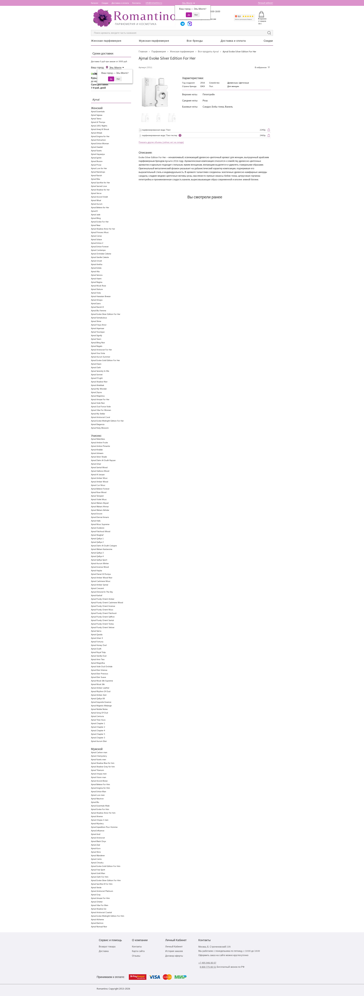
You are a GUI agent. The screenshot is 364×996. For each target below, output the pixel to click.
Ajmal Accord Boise (99, 780)
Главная (143, 51)
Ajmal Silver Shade (99, 456)
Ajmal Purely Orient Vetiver (102, 627)
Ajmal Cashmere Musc (100, 581)
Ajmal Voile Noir (98, 403)
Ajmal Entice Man (98, 791)
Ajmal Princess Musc (100, 232)
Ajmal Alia (95, 271)
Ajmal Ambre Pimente (100, 446)
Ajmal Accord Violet (99, 196)
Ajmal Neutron (97, 798)
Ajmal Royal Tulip (98, 652)
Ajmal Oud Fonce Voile (101, 406)
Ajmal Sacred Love (99, 186)
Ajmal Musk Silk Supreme (102, 680)
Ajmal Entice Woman (100, 143)
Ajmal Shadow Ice (98, 908)
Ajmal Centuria (97, 716)
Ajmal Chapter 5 (98, 734)
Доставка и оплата (120, 3)
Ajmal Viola (96, 292)
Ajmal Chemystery (99, 756)
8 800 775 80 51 (208, 966)
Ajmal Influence (97, 830)
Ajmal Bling (96, 218)
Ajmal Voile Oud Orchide (101, 666)
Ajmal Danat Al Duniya (101, 574)
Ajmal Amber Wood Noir (101, 577)
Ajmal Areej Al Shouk (100, 129)
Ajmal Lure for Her (99, 168)
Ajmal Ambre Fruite (99, 442)
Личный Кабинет (174, 946)
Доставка (104, 950)
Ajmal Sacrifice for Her (100, 182)
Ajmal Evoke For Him (100, 809)
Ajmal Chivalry (97, 862)
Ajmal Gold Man (98, 873)
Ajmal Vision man (98, 777)
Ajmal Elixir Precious (99, 673)
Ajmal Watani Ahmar (100, 506)
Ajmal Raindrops (98, 172)
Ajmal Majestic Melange (101, 705)
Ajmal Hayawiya (98, 154)
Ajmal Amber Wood (99, 481)
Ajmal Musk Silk (98, 684)
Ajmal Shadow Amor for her (103, 228)
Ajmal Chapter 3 (98, 737)
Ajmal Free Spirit (98, 869)
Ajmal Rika (95, 179)
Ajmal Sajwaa (96, 115)
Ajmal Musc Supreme (100, 524)
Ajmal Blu (95, 802)
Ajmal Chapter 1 (98, 723)
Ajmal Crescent (97, 588)
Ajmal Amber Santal (99, 584)
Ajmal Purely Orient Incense (103, 606)
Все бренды (195, 40)
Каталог (94, 3)
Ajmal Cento (96, 859)
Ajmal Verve (96, 193)
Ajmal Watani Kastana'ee (101, 549)
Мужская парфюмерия (154, 40)
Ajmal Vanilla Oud (98, 655)
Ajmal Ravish (96, 175)
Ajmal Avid (95, 834)
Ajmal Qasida (96, 634)
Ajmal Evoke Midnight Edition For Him (107, 916)
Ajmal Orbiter (97, 901)
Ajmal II (94, 211)
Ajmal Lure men (98, 795)
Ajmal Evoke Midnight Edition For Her (107, 420)
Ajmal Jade (95, 214)
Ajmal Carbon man (99, 752)
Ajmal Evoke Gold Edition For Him (105, 866)
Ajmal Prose (96, 164)
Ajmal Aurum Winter (100, 563)
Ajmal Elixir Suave (98, 677)
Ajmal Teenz (96, 118)
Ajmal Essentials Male (100, 805)
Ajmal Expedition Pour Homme (104, 827)
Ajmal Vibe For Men (99, 905)
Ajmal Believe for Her (100, 207)
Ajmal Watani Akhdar (100, 510)
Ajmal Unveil (96, 260)
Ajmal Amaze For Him (100, 898)
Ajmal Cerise (96, 235)
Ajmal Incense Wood (100, 567)
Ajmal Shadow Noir (99, 381)
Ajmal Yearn (96, 339)
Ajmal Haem (96, 278)
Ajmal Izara (96, 303)
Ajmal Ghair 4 (97, 638)
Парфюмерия (158, 51)
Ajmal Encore (96, 513)
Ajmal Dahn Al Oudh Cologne (104, 545)
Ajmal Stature (97, 289)
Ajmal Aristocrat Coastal (101, 912)
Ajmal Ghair (96, 463)
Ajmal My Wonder (99, 388)
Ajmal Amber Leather (100, 687)
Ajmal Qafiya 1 (97, 538)
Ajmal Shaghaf (97, 535)
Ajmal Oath (96, 367)
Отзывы (136, 955)
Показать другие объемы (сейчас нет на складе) (161, 142)
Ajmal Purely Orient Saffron (103, 616)
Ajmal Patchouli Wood (100, 531)
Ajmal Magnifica (98, 663)
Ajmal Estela (96, 267)
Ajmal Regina (96, 282)
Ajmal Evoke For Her (100, 221)
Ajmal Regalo (96, 346)
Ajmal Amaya (96, 299)
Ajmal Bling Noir (98, 342)
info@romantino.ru (154, 2)
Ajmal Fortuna (97, 641)
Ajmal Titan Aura (98, 719)
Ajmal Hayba (96, 570)
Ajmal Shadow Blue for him (102, 763)
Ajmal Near (96, 225)
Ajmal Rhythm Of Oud (100, 691)
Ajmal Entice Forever (100, 246)
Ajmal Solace (96, 239)
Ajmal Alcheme (97, 919)
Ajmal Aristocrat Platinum (102, 891)
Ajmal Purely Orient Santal (102, 620)
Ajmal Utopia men (99, 773)
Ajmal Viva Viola (98, 353)
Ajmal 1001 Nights (99, 125)
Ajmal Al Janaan (98, 474)
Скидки (105, 3)
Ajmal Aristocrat (98, 837)
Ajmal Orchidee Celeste (101, 253)
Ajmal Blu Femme (98, 310)
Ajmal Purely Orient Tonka (102, 623)
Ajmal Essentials (98, 111)
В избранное (261, 67)
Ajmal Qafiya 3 (97, 552)
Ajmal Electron (97, 923)
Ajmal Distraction (98, 140)
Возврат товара (107, 946)
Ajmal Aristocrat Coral (100, 417)
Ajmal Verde (96, 887)
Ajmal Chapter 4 (98, 730)
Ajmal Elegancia (97, 424)
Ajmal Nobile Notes (99, 709)
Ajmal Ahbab (96, 132)
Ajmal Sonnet (97, 374)
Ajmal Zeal (95, 844)
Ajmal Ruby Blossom (100, 427)
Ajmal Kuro (96, 848)
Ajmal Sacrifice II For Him (101, 884)
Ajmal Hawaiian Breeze (100, 296)
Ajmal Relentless (98, 439)
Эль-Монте (187, 3)
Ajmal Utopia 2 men (99, 820)
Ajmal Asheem (97, 453)
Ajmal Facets (96, 150)
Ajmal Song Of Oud (99, 712)
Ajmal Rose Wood (98, 492)
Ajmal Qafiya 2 (97, 542)
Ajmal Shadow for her (100, 189)
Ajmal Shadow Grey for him (103, 766)
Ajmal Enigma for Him (100, 788)
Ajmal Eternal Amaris (100, 517)
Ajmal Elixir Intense (99, 670)
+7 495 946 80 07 (207, 962)
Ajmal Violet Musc (99, 499)
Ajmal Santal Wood (99, 467)
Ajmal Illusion (97, 161)
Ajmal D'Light (97, 378)
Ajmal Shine (96, 321)
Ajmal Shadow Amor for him (103, 812)
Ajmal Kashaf (96, 595)
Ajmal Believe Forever (100, 488)
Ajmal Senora (96, 275)
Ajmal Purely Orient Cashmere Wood (107, 602)
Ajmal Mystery (97, 823)
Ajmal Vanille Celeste (100, 257)
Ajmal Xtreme (97, 816)
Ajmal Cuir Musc (98, 485)
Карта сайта (138, 950)
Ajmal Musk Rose (98, 285)
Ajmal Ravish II (97, 307)
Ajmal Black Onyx (98, 841)
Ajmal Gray (96, 894)
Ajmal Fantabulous (99, 317)
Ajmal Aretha (96, 264)
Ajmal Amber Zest (98, 695)
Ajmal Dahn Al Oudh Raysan (103, 460)
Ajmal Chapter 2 (98, 727)
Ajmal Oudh (96, 648)
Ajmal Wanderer (98, 855)
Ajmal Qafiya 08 (98, 698)
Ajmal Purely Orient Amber (102, 599)
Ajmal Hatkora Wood (100, 471)
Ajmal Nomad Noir (99, 926)
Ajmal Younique (98, 331)
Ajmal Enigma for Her (100, 136)
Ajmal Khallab (97, 449)
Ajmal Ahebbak (97, 385)
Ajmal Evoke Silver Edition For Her (105, 314)
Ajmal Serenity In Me (100, 371)
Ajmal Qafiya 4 (97, 556)
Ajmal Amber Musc (99, 478)
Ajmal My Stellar (98, 413)
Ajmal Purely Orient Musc (102, 609)
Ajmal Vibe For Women (101, 410)
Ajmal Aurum (96, 203)
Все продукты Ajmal (208, 51)
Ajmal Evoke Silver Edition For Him (106, 880)
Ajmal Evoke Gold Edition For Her (105, 360)
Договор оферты (174, 955)
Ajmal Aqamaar (97, 328)
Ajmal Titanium (97, 770)
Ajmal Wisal (96, 200)
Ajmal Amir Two (98, 659)
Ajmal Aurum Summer (100, 356)
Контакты (136, 3)
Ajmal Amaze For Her (100, 399)
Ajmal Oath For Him (99, 876)
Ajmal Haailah (97, 147)
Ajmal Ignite (96, 157)
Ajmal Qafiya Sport (99, 559)
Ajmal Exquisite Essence (101, 702)
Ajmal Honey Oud (98, 645)
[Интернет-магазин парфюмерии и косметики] (133, 18)
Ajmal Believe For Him (100, 784)
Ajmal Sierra (96, 631)
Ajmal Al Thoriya (98, 122)
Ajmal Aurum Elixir (99, 741)
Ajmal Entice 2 (97, 243)
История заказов (174, 950)
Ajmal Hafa (95, 520)
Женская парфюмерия (106, 40)
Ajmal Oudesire (97, 527)
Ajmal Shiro (96, 852)
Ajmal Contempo (98, 250)
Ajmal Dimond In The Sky (102, 591)
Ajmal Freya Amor (98, 324)
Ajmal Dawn (96, 363)
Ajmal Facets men (98, 759)
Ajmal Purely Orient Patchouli (103, 613)
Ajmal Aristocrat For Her (101, 349)
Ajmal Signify (96, 335)
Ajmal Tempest (97, 495)
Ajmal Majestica (98, 395)
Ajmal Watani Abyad (99, 503)
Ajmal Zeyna (96, 392)
